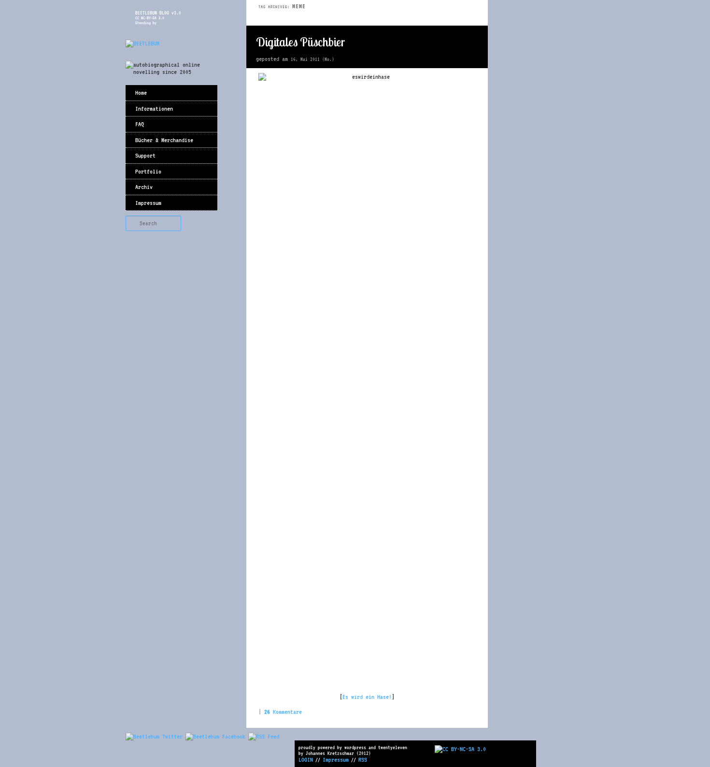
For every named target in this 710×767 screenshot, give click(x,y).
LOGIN (305, 759)
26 (474, 42)
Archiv (144, 186)
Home (141, 92)
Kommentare (283, 711)
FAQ (139, 124)
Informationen (154, 108)
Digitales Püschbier (300, 41)
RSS (362, 759)
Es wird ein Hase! (367, 696)
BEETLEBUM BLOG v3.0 (158, 12)
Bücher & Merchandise (164, 140)
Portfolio (148, 171)
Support (145, 155)
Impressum (148, 202)
